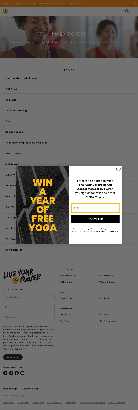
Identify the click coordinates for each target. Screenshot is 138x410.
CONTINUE (95, 219)
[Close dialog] (118, 169)
